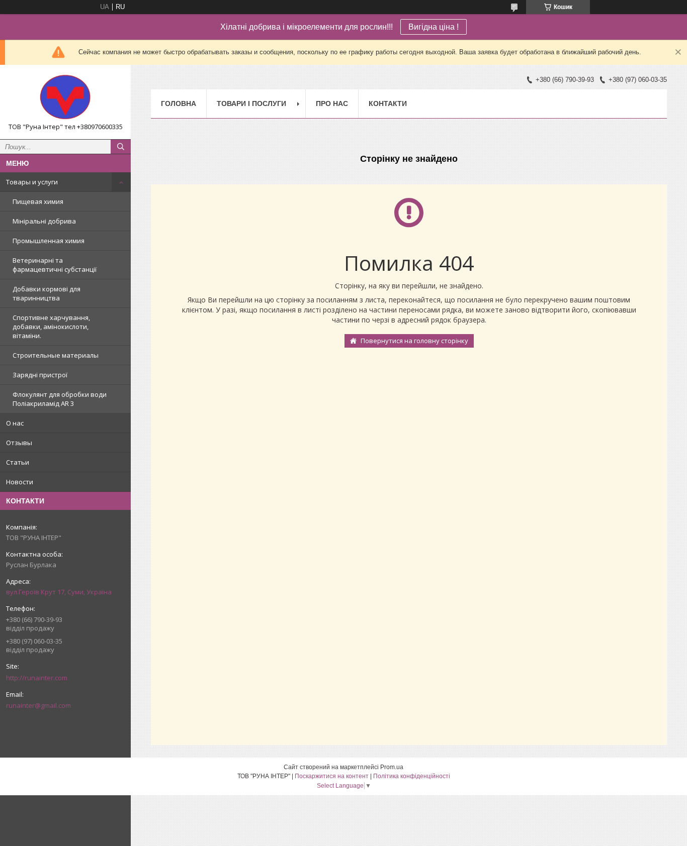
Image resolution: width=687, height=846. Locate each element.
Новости (19, 481)
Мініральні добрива (44, 221)
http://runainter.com (36, 677)
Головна (178, 103)
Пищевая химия (38, 201)
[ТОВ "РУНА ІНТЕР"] (65, 97)
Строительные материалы (56, 355)
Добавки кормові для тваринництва (46, 293)
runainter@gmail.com (38, 705)
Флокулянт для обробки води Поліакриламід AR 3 (60, 399)
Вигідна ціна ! (433, 27)
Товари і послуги (251, 103)
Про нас (332, 103)
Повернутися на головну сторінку (414, 340)
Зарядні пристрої (40, 374)
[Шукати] (121, 146)
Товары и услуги (32, 181)
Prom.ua (391, 767)
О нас (15, 423)
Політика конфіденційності (411, 776)
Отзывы (19, 442)
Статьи (17, 462)
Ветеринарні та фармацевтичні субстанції (55, 265)
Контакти (388, 103)
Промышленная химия (48, 240)
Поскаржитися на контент (332, 776)
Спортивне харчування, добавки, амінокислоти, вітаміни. (51, 326)
